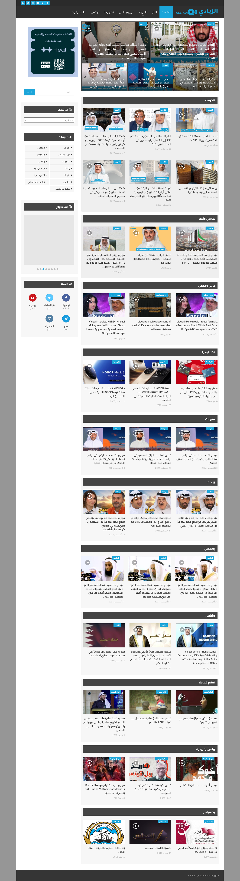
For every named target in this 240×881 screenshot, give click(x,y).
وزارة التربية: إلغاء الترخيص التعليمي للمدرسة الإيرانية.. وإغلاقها (198, 190)
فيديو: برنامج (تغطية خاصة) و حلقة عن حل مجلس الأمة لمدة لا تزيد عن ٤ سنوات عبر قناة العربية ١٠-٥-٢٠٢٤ (197, 258)
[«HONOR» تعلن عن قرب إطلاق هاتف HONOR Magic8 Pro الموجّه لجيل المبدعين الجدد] (104, 372)
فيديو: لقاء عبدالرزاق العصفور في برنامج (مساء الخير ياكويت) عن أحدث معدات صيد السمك (151, 459)
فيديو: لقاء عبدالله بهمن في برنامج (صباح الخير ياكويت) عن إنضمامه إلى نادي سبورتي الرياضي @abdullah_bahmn (105, 523)
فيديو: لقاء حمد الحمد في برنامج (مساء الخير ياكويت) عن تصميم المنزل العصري (197, 459)
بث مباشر (209, 821)
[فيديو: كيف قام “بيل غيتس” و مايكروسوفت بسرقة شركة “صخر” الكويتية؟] (150, 769)
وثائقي (95, 12)
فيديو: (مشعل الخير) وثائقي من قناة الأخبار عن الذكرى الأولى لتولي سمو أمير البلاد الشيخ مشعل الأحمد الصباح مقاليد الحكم (150, 657)
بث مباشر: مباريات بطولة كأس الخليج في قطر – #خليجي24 (198, 849)
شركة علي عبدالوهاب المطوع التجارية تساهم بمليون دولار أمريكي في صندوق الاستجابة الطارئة (104, 192)
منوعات (210, 428)
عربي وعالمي (126, 12)
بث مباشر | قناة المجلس (158, 847)
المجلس (211, 65)
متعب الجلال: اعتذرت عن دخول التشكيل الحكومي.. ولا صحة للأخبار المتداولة (152, 258)
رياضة (211, 491)
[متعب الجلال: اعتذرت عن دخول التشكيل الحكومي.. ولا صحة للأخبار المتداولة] (150, 239)
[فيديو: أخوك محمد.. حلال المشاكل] (197, 769)
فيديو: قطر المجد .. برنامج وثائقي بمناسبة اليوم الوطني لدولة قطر (107, 653)
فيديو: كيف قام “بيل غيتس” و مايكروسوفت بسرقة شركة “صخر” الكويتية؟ (153, 789)
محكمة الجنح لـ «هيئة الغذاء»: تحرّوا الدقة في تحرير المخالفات (198, 138)
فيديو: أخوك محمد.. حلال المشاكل (199, 785)
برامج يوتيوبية (208, 758)
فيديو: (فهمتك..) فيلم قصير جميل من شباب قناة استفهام (151, 720)
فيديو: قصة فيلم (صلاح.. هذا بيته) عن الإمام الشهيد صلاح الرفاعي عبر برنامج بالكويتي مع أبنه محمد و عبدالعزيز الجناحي (104, 724)
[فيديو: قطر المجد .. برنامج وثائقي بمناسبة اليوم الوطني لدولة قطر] (104, 635)
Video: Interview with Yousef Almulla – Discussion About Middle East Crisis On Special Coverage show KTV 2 (197, 325)
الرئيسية (166, 12)
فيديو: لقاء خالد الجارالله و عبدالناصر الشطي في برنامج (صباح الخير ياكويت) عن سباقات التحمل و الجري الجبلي (197, 521)
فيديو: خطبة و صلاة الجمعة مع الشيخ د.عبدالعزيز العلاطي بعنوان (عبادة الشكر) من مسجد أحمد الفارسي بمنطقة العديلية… (103, 590)
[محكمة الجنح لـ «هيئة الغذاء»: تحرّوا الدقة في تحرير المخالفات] (197, 120)
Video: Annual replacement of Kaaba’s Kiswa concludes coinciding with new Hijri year (151, 325)
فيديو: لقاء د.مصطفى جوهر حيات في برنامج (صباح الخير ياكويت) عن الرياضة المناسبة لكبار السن (150, 521)
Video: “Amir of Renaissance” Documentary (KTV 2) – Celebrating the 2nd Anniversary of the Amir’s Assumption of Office (198, 657)
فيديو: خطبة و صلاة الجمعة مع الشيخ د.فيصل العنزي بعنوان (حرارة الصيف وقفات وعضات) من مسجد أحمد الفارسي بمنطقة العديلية (150, 590)
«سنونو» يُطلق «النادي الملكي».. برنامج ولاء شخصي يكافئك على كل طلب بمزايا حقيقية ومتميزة (199, 392)
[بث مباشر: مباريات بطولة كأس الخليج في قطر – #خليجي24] (197, 832)
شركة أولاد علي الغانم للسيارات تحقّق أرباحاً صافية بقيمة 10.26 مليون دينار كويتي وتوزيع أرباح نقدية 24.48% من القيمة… (104, 142)
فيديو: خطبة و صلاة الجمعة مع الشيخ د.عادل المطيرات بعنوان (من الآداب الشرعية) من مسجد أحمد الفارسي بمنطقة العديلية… (197, 590)
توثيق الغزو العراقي (36, 182)
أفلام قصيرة (208, 692)
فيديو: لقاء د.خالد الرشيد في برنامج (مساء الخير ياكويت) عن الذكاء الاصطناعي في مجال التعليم (106, 459)
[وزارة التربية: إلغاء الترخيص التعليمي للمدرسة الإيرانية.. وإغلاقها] (197, 172)
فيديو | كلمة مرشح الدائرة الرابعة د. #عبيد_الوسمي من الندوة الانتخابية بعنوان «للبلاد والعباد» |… (151, 82)
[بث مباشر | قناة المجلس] (150, 832)
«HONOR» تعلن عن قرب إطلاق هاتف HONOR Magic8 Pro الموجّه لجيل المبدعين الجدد (104, 392)
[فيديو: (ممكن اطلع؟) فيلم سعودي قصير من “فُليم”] (197, 702)
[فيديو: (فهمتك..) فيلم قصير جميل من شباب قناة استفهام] (150, 702)
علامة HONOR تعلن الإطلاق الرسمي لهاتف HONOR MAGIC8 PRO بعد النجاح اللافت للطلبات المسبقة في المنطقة (151, 394)
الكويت (143, 12)
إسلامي (210, 558)
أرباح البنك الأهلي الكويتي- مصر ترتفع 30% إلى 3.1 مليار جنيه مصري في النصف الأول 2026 (150, 140)
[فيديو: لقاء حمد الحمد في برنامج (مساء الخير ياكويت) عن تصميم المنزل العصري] (197, 439)
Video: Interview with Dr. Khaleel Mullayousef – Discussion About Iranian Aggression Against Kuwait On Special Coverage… (105, 327)
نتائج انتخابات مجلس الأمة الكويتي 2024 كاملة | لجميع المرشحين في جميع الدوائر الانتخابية (197, 82)
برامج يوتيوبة (78, 12)
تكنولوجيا (109, 12)
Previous (25, 240)
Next (73, 240)
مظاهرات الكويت (62, 189)
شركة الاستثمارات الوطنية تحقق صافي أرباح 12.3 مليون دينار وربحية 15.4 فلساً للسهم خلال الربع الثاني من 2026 (150, 194)
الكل (154, 12)
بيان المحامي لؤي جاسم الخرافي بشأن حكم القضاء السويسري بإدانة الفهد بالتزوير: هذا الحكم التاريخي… (106, 82)
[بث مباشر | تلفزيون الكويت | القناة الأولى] (104, 832)
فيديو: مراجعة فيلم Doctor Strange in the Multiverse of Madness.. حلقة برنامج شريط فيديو (105, 789)
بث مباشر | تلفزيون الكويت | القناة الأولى (106, 849)
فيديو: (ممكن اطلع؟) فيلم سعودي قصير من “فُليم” (198, 720)
